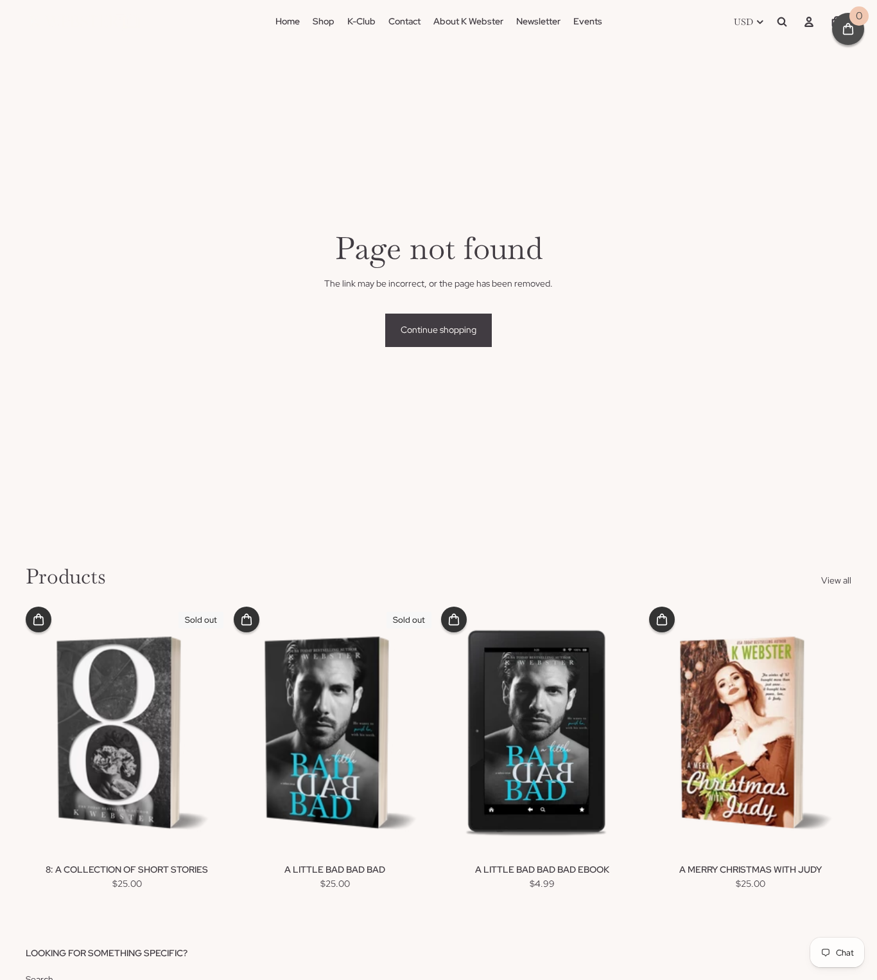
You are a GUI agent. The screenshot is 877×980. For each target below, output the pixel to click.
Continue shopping (438, 329)
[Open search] (782, 22)
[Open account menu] (809, 22)
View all (836, 580)
